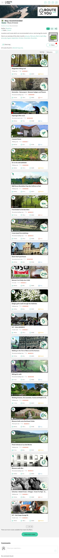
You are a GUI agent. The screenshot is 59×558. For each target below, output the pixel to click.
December (34, 38)
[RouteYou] (47, 14)
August (9, 38)
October (21, 38)
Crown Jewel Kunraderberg (20, 233)
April (41, 36)
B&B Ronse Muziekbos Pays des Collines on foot (26, 186)
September (15, 38)
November (27, 38)
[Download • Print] (52, 29)
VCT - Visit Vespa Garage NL (20, 515)
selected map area (17, 48)
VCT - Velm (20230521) (18, 327)
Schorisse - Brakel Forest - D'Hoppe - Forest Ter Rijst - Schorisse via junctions (35, 492)
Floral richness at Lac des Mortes (22, 445)
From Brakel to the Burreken (20, 209)
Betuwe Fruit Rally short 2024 (21, 280)
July (5, 38)
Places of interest (13, 23)
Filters (54, 44)
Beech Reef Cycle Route (19, 256)
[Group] (48, 29)
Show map (7, 44)
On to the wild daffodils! (19, 162)
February (32, 36)
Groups (7, 25)
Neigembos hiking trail (19, 68)
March (38, 36)
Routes (4, 23)
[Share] (56, 29)
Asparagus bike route (18, 115)
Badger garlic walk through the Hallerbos (24, 304)
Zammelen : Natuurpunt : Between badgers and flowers (29, 92)
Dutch (9, 30)
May (45, 36)
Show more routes (29, 534)
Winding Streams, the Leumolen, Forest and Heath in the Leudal (31, 398)
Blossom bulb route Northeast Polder (23, 421)
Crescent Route (16, 139)
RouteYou (3, 25)
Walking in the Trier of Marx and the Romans (25, 351)
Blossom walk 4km (17, 468)
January (27, 36)
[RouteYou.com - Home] (8, 2)
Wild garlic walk (17, 374)
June (2, 38)
